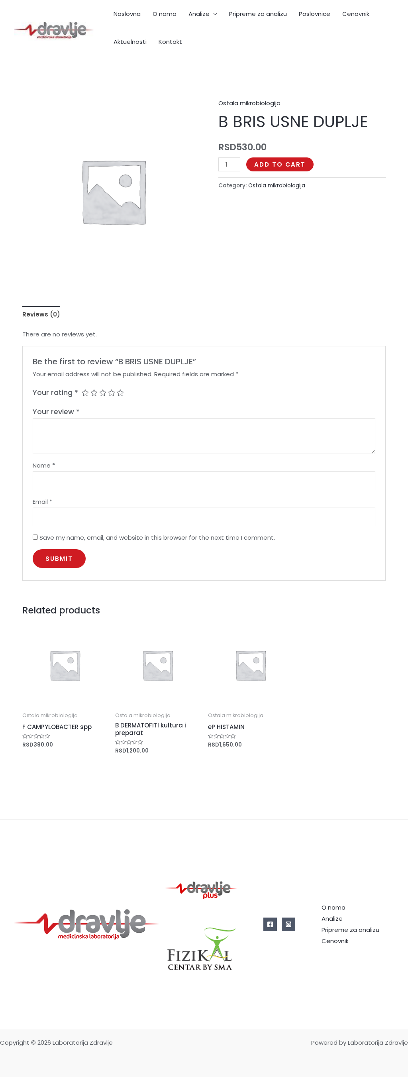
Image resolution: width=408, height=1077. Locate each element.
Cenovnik (355, 14)
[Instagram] (288, 924)
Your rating (55, 392)
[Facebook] (270, 924)
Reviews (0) (41, 314)
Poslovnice (314, 14)
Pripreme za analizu (258, 14)
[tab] (41, 314)
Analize (199, 14)
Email (42, 501)
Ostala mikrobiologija (249, 103)
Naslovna (127, 14)
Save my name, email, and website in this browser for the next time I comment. (157, 537)
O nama (165, 14)
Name (44, 465)
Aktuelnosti (130, 41)
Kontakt (170, 41)
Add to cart (280, 164)
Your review (56, 412)
